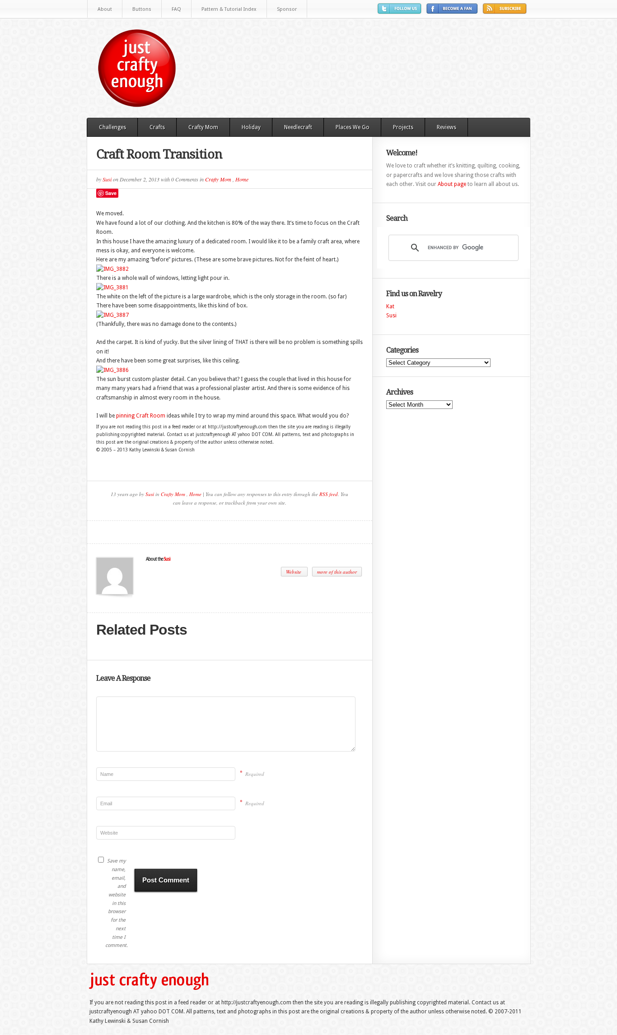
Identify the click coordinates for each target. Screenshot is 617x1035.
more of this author (337, 571)
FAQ (176, 9)
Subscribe (505, 12)
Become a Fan (453, 12)
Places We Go (352, 127)
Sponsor (287, 9)
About (105, 9)
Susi (107, 179)
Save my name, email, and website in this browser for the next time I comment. (115, 903)
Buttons (141, 9)
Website (294, 571)
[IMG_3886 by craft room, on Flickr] (112, 370)
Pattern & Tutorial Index (229, 9)
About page (452, 184)
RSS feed (328, 494)
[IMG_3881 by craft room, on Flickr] (112, 287)
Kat (390, 306)
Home (241, 179)
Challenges (112, 127)
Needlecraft (298, 127)
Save (111, 193)
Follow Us (400, 12)
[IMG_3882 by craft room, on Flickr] (112, 269)
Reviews (446, 127)
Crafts (157, 127)
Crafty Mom (203, 127)
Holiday (251, 127)
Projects (403, 127)
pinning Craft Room (140, 416)
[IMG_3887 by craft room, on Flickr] (112, 315)
